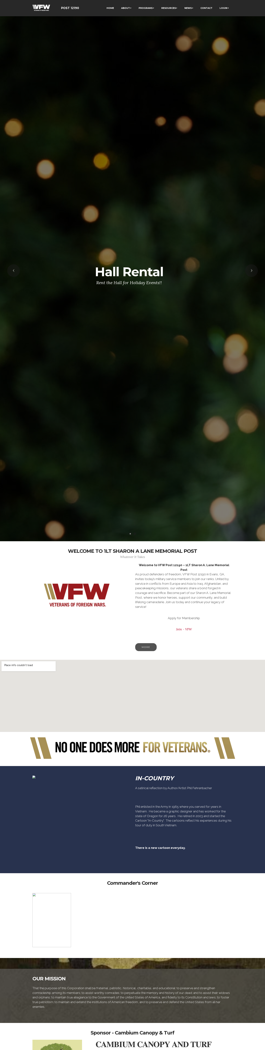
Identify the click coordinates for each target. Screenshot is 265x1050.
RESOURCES (168, 8)
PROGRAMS (146, 8)
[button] (13, 270)
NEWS (188, 8)
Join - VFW (184, 629)
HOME (110, 8)
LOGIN (223, 8)
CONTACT (206, 8)
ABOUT (125, 8)
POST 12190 (70, 8)
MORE (146, 647)
